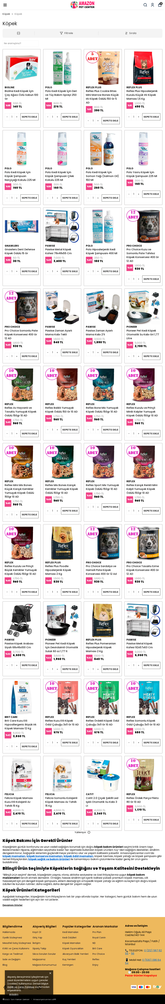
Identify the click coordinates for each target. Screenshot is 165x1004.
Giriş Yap (37, 937)
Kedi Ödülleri (69, 937)
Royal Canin (99, 937)
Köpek (6, 14)
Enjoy (95, 964)
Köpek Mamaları (71, 943)
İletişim (36, 943)
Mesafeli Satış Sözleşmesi (17, 943)
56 (132, 953)
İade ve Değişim (11, 959)
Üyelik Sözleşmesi (12, 937)
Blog (5, 964)
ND (94, 943)
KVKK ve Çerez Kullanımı (16, 948)
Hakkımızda (9, 932)
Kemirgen (68, 964)
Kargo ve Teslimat (13, 954)
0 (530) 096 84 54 (143, 961)
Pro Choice (98, 954)
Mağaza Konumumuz (45, 964)
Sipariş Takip (39, 948)
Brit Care (97, 948)
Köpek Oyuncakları (73, 948)
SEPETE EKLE (29, 116)
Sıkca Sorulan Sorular (44, 954)
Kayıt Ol (37, 932)
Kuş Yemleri (69, 959)
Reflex (95, 959)
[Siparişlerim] (152, 5)
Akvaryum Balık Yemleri (75, 954)
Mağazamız (39, 959)
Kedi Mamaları (70, 932)
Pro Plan (96, 932)
